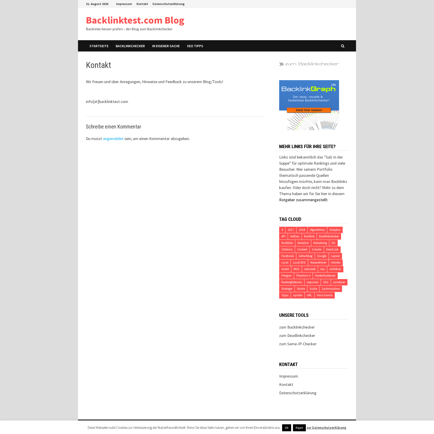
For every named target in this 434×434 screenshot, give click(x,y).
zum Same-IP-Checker (297, 343)
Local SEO (299, 262)
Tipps (284, 295)
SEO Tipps (195, 46)
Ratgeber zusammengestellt (303, 199)
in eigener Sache (166, 46)
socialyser (339, 282)
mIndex (335, 262)
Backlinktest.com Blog (135, 20)
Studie (301, 289)
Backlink (309, 236)
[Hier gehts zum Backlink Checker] (309, 63)
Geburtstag (305, 256)
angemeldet (113, 138)
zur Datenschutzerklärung (326, 427)
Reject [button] (299, 428)
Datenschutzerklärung (168, 4)
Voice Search (325, 295)
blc (333, 243)
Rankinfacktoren (325, 276)
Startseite (99, 46)
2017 (291, 230)
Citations (286, 249)
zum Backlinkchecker (297, 327)
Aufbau (294, 236)
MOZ (297, 269)
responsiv (312, 282)
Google (321, 256)
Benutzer (303, 243)
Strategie (286, 289)
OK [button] (286, 428)
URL (309, 295)
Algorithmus (317, 230)
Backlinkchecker (130, 46)
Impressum (124, 4)
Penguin (286, 276)
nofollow (335, 269)
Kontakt (142, 4)
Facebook (287, 256)
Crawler (316, 249)
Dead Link (332, 249)
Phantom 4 (303, 276)
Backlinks (287, 243)
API (283, 236)
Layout (335, 256)
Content (302, 249)
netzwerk (310, 269)
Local (284, 262)
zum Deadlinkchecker (297, 335)
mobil (285, 269)
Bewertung (320, 243)
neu (322, 269)
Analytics (335, 230)
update (297, 295)
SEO (325, 282)
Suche (313, 289)
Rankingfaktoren (291, 282)
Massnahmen (318, 262)
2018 (302, 230)
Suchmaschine (331, 289)
